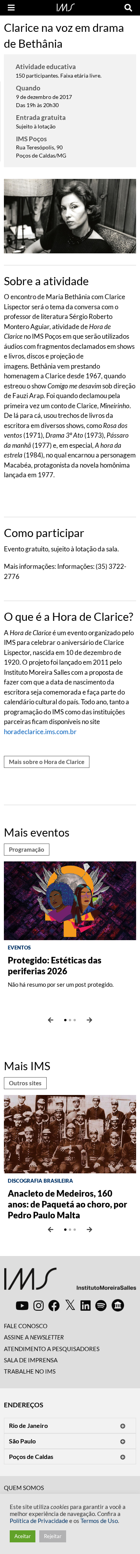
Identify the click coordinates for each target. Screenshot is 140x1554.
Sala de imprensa (31, 1360)
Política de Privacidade (39, 1521)
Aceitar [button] (22, 1536)
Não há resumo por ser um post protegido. (61, 984)
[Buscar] (128, 8)
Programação (26, 849)
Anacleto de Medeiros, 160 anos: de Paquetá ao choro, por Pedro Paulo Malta (67, 1204)
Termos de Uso (99, 1521)
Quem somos (24, 1487)
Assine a (34, 1337)
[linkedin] (85, 1305)
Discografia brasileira (40, 1181)
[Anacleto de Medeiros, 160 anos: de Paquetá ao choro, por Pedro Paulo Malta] (70, 1133)
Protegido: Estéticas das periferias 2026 (55, 965)
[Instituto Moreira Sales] (70, 1281)
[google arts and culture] (117, 1305)
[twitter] (70, 1305)
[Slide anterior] (50, 1020)
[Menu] (11, 8)
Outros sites (25, 1082)
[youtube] (22, 1305)
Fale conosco (25, 1325)
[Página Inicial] (65, 6)
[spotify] (101, 1305)
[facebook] (54, 1305)
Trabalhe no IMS (30, 1371)
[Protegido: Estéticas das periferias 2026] (70, 899)
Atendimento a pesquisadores (52, 1348)
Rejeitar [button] (52, 1536)
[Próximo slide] (89, 1020)
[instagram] (38, 1305)
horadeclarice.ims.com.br (40, 732)
